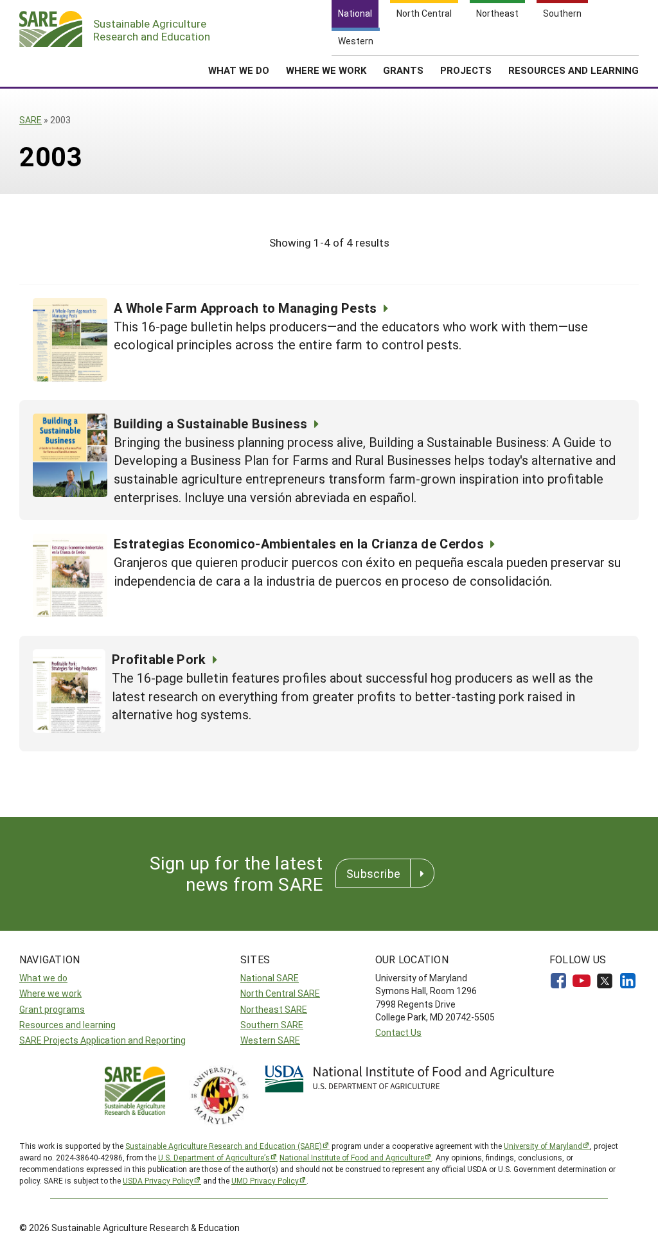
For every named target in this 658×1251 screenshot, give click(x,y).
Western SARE (270, 1040)
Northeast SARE (273, 1009)
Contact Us (398, 1032)
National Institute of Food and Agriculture (352, 1157)
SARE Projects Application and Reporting (102, 1040)
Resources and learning (67, 1025)
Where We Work (326, 70)
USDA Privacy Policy (158, 1180)
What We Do (238, 70)
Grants (403, 70)
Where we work (50, 993)
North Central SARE (280, 993)
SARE (30, 120)
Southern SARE (271, 1025)
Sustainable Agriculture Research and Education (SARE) (223, 1146)
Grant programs (52, 1009)
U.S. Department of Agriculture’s (214, 1157)
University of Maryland (543, 1146)
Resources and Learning (573, 70)
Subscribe (373, 873)
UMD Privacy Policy (265, 1180)
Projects (466, 70)
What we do (43, 978)
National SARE (269, 978)
